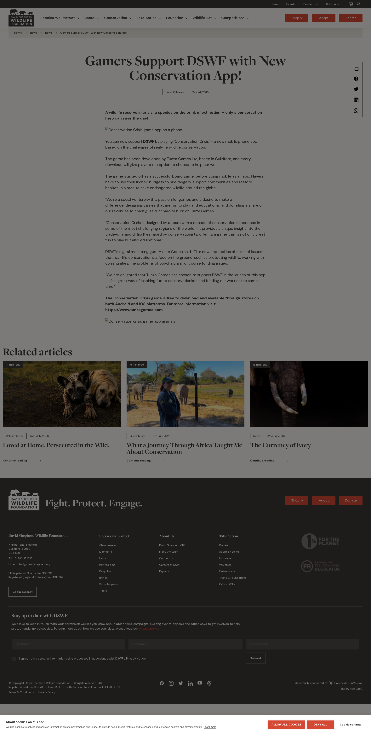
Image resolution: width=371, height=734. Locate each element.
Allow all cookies (286, 724)
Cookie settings (350, 724)
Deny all (321, 724)
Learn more (210, 726)
